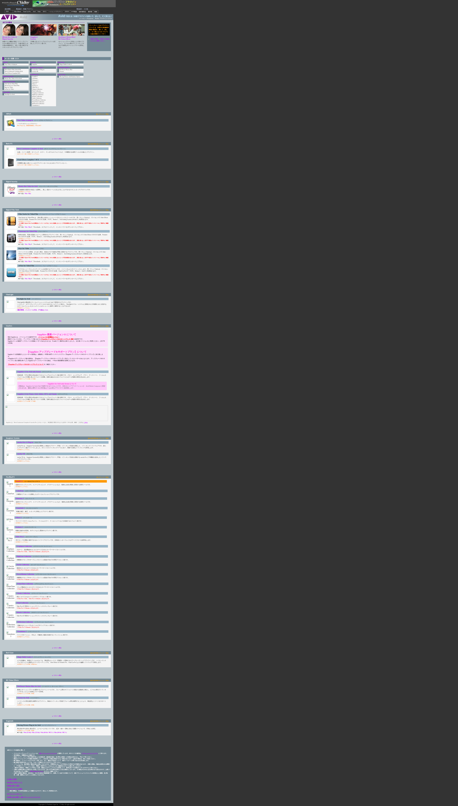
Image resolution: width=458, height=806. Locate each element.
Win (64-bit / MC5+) (47, 732)
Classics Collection (23, 593)
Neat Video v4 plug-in (25, 120)
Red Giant (61, 62)
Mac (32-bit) (36, 732)
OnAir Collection (23, 565)
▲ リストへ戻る (56, 138)
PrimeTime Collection (25, 584)
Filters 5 (19, 518)
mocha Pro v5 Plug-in (25, 442)
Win (26, 193)
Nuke (39, 11)
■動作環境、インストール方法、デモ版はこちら (32, 310)
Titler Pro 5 (20, 537)
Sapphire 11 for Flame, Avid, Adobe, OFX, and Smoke (37, 394)
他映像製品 (82, 12)
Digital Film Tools (9, 81)
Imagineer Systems (36, 67)
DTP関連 (74, 12)
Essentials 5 (20, 508)
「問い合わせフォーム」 (36, 771)
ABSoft (5, 62)
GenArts (33, 62)
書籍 (95, 12)
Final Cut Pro (27, 11)
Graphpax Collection (24, 546)
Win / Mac (28, 227)
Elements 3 (20, 498)
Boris (4, 67)
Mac (29, 193)
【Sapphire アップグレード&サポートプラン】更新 (57, 339)
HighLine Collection (24, 556)
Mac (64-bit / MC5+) (60, 732)
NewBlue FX (34, 74)
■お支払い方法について (14, 782)
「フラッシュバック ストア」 (89, 753)
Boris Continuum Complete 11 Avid (30, 149)
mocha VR (21, 454)
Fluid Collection (22, 603)
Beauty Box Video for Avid (28, 186)
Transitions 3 (21, 631)
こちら (86, 422)
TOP (9, 11)
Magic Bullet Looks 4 (25, 657)
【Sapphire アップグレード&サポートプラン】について (26, 364)
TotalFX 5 (19, 481)
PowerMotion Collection (25, 574)
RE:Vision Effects (63, 67)
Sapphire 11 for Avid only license (29, 372)
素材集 (90, 12)
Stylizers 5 (19, 527)
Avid (34, 11)
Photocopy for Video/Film (27, 231)
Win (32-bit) (27, 732)
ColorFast (19, 491)
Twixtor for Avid (23, 698)
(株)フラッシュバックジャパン (48, 753)
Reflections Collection (25, 622)
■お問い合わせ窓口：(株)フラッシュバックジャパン (23, 797)
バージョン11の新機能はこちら (48, 337)
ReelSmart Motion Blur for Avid (29, 686)
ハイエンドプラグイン (56, 12)
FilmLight (6, 92)
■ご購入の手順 (12, 779)
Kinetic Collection (23, 612)
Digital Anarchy (8, 76)
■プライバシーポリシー (14, 794)
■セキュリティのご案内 (14, 789)
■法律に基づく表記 (13, 786)
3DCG (45, 11)
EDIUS (67, 11)
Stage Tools (61, 74)
